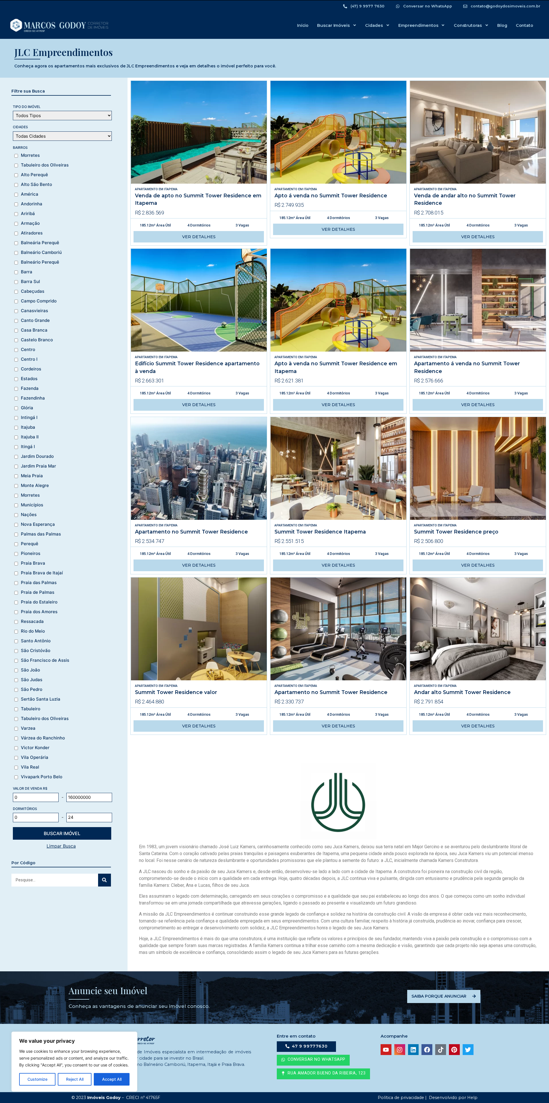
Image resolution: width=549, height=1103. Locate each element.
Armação (30, 223)
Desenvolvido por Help (453, 1097)
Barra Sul (30, 282)
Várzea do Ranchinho (43, 738)
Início (303, 25)
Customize (37, 1079)
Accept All (112, 1079)
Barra (26, 272)
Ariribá (28, 214)
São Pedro (31, 689)
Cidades (374, 25)
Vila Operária (34, 757)
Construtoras (468, 25)
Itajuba (28, 427)
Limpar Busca (61, 846)
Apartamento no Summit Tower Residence (191, 532)
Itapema (171, 189)
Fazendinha (33, 398)
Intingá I (29, 418)
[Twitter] (468, 1049)
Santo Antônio (36, 641)
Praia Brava (33, 563)
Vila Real (30, 767)
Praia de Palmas (37, 592)
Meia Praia (32, 476)
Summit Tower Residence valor (176, 692)
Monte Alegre (35, 486)
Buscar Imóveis (333, 25)
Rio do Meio (33, 631)
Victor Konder (35, 748)
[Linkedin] (413, 1049)
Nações (29, 515)
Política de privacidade (400, 1097)
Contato (524, 25)
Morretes (30, 155)
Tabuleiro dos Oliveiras (45, 165)
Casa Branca (34, 330)
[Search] (104, 880)
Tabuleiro (30, 709)
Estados (29, 379)
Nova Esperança (38, 524)
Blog (502, 25)
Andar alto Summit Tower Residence (462, 692)
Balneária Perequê (40, 243)
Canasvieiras (34, 311)
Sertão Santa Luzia (40, 699)
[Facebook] (426, 1049)
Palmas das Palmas (41, 534)
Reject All (74, 1079)
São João (30, 670)
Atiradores (32, 233)
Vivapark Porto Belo (41, 777)
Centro (28, 350)
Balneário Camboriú (41, 252)
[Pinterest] (454, 1049)
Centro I (29, 359)
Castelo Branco (37, 340)
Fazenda (30, 388)
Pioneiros (30, 553)
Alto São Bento (36, 184)
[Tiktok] (440, 1049)
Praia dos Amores (39, 612)
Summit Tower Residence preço (456, 532)
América (29, 194)
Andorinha (31, 204)
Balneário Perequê (40, 262)
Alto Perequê (34, 175)
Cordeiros (31, 369)
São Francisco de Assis (45, 660)
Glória (27, 408)
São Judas (31, 680)
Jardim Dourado (37, 456)
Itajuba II (30, 437)
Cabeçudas (32, 291)
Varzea (28, 728)
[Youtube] (386, 1049)
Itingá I (28, 447)
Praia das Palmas (39, 583)
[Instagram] (399, 1049)
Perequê (29, 544)
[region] (74, 1062)
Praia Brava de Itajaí (42, 573)
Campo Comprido (39, 301)
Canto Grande (35, 320)
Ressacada (32, 621)
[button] (323, 1073)
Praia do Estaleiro (39, 602)
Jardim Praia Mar (38, 466)
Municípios (32, 505)
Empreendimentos (418, 25)
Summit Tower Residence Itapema (320, 532)
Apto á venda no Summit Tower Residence (330, 195)
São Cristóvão (35, 651)
